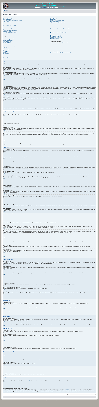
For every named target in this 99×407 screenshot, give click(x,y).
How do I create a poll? (6, 39)
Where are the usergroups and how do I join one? (57, 20)
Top (4, 70)
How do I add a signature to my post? (8, 38)
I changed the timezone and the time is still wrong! (10, 30)
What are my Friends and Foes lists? (55, 31)
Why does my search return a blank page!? (56, 37)
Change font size (95, 10)
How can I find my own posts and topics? (56, 39)
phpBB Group (29, 380)
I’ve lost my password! (6, 21)
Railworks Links (54, 5)
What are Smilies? (5, 52)
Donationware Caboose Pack (46, 6)
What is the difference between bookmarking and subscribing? (59, 42)
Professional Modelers (45, 5)
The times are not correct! (6, 29)
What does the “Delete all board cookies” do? (9, 25)
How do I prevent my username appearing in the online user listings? (12, 20)
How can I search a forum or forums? (55, 35)
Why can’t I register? (6, 24)
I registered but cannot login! (7, 22)
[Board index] (6, 6)
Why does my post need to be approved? (9, 46)
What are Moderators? (53, 18)
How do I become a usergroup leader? (55, 21)
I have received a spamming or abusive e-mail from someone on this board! (60, 28)
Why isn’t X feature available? (54, 51)
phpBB (46, 400)
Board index (6, 10)
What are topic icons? (6, 57)
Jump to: (66, 394)
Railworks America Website (46, 3)
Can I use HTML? (5, 51)
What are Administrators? (53, 17)
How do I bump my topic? (6, 47)
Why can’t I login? (5, 17)
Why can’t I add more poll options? (8, 40)
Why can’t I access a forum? (7, 42)
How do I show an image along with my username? (10, 32)
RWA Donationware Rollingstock (59, 6)
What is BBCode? (5, 50)
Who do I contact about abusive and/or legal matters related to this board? (60, 52)
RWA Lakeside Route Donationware (33, 6)
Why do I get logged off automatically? (8, 19)
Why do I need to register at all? (7, 18)
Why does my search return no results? (55, 36)
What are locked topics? (6, 56)
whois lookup (67, 389)
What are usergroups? (53, 19)
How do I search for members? (54, 38)
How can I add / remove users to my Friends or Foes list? (58, 32)
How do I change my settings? (7, 28)
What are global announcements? (8, 54)
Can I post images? (6, 53)
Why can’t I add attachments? (7, 43)
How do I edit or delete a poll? (7, 41)
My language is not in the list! (7, 31)
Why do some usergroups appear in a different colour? (58, 22)
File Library (38, 5)
